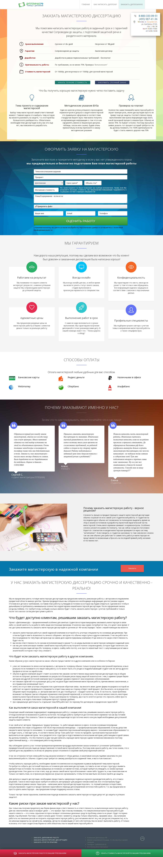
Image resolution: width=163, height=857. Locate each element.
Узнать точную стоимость (72, 82)
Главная (86, 4)
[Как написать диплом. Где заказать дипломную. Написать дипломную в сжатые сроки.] (34, 5)
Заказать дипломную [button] (132, 4)
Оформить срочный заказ (112, 82)
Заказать (132, 568)
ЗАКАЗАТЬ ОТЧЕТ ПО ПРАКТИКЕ (45, 842)
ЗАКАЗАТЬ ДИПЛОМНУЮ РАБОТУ (46, 838)
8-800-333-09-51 (148, 16)
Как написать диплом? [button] (105, 4)
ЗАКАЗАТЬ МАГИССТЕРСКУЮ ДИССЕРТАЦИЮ (50, 840)
